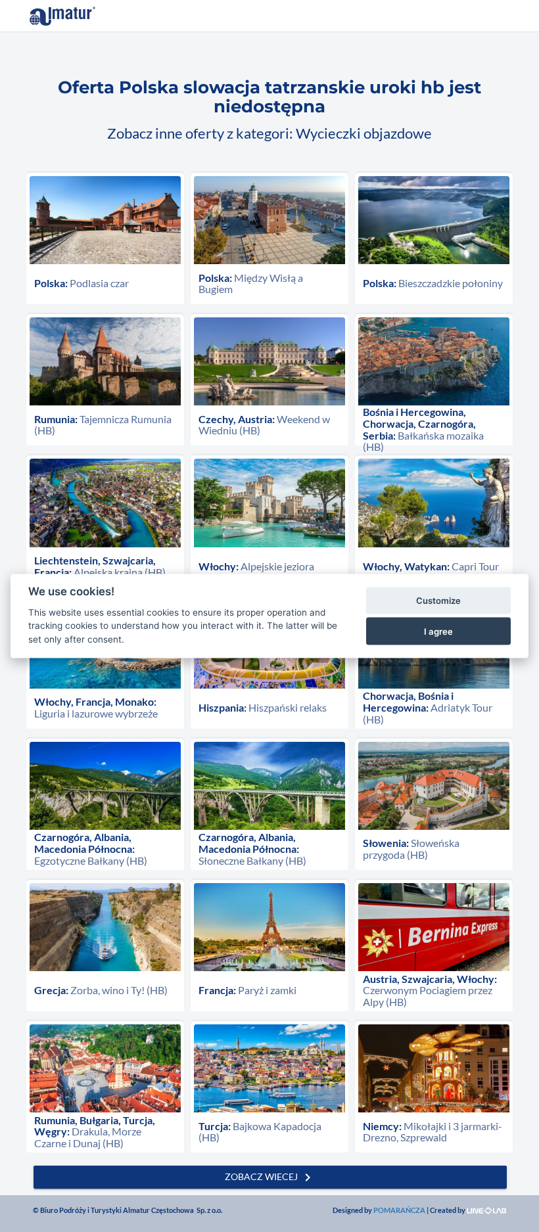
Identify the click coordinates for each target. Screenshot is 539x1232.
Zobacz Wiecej (270, 1177)
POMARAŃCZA (399, 1210)
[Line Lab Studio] (486, 1210)
